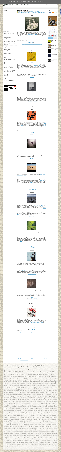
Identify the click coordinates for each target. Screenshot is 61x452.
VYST (39, 13)
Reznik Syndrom (11, 422)
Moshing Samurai (5, 413)
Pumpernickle (35, 420)
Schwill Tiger (36, 424)
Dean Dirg (43, 385)
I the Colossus (30, 401)
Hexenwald (40, 399)
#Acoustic (5, 365)
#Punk (27, 369)
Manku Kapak (22, 410)
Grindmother (44, 397)
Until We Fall (13, 440)
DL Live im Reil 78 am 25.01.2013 (32, 247)
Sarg (50, 423)
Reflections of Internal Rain (6, 421)
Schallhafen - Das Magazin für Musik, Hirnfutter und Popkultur (9, 81)
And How (24, 374)
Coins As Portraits (51, 382)
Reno (28, 421)
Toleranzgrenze (36, 437)
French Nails (26, 394)
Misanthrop (16, 412)
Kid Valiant (23, 405)
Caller (4, 380)
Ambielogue (13, 374)
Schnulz (21, 424)
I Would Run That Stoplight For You (25, 401)
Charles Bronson (50, 381)
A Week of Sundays (22, 372)
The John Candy (33, 432)
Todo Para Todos (29, 437)
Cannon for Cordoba (33, 380)
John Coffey (32, 403)
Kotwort (49, 406)
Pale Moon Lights (28, 417)
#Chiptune (48, 365)
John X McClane (53, 403)
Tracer (39, 438)
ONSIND (48, 415)
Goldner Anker (50, 396)
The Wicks (18, 435)
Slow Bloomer (8, 426)
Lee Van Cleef (55, 407)
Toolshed (10, 438)
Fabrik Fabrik (20, 392)
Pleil (22, 419)
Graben (16, 397)
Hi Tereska (51, 399)
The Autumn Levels (32, 430)
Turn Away (27, 439)
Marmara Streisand (47, 410)
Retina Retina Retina (50, 421)
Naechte (54, 413)
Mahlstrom (8, 410)
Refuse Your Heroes (15, 421)
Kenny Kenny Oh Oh (6, 405)
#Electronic (45, 366)
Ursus (23, 440)
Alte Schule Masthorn (54, 373)
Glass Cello (18, 396)
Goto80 (11, 397)
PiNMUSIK (30, 7)
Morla (48, 412)
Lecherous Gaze (51, 407)
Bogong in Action (55, 378)
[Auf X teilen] (19, 330)
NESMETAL (43, 413)
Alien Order (13, 373)
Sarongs (53, 423)
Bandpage (29, 42)
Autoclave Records (37, 376)
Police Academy (28, 419)
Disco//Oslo (9, 388)
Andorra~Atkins (43, 374)
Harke (18, 398)
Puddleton (32, 420)
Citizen (19, 382)
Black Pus (8, 378)
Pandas (37, 417)
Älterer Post (45, 332)
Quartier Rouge (51, 420)
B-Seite (36, 298)
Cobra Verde (45, 382)
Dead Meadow (39, 385)
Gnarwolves (37, 396)
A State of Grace (12, 372)
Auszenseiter (33, 376)
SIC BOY (16, 423)
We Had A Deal (26, 441)
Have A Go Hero (47, 398)
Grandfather (25, 397)
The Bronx (17, 431)
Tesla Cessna (17, 430)
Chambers (42, 381)
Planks (20, 419)
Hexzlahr (45, 399)
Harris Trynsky (19, 13)
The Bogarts (54, 430)
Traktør (51, 438)
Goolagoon (9, 397)
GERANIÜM (43, 12)
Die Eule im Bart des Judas (11, 387)
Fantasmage (43, 392)
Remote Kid (25, 421)
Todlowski (26, 437)
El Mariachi (44, 390)
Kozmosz (54, 406)
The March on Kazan (6, 433)
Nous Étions (20, 415)
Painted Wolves (18, 417)
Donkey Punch (55, 388)
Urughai (25, 440)
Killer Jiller (36, 405)
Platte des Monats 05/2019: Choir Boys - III (54, 41)
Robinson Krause (49, 422)
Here (31, 106)
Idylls (50, 401)
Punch (38, 420)
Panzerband (40, 417)
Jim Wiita (17, 403)
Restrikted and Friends (42, 421)
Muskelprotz (25, 413)
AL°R (37, 372)
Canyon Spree (40, 380)
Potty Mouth (44, 419)
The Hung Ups (9, 432)
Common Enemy (36, 383)
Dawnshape (25, 385)
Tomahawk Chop (52, 437)
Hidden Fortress (55, 399)
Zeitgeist (39, 444)
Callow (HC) (14, 380)
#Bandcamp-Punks (31, 365)
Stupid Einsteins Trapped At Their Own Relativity (11, 429)
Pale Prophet (32, 417)
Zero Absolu (55, 444)
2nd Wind (20, 371)
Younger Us (5, 444)
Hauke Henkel (36, 398)
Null (33, 415)
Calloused (11, 380)
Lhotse (44, 408)
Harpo (20, 398)
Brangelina (35, 379)
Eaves (38, 389)
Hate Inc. (33, 398)
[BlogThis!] (18, 330)
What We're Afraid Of (42, 442)
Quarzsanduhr (55, 420)
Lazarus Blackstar (40, 407)
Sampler (9, 7)
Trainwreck (46, 438)
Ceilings (28, 381)
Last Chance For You (23, 407)
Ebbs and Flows (41, 389)
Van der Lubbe (42, 440)
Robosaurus (53, 422)
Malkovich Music (16, 410)
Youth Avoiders (14, 444)
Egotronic (17, 390)
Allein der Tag (28, 373)
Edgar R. (8, 390)
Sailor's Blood (40, 423)
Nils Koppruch (22, 414)
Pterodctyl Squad (28, 420)
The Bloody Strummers (50, 430)
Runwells (7, 423)
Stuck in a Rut (55, 428)
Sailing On (37, 423)
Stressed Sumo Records (45, 428)
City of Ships (26, 382)
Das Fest (8, 385)
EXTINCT (19, 389)
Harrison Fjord (27, 398)
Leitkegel (18, 408)
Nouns (18, 415)
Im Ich (52, 401)
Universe (5, 440)
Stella (25, 428)
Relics (23, 421)
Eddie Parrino (5, 390)
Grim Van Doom (40, 397)
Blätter (47, 378)
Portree (31, 419)
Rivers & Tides (38, 422)
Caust (24, 381)
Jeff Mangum (5, 403)
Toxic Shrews (36, 438)
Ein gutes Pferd (24, 390)
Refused (18, 421)
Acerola (56, 372)
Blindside (30, 378)
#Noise (33, 368)
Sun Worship (37, 429)
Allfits (39, 373)
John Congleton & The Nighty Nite (38, 403)
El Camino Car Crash (40, 390)
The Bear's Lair (36, 430)
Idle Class (48, 401)
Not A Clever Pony (5, 415)
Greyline (37, 397)
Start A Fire (19, 428)
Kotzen (51, 406)
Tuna (17, 439)
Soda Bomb (49, 426)
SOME (18, 423)
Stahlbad (7, 428)
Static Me (23, 428)
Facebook (32, 42)
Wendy (19, 442)
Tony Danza (7, 438)
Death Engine (52, 385)
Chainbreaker (39, 381)
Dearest (49, 385)
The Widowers (21, 435)
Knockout (17, 406)
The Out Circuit (41, 433)
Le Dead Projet (28, 13)
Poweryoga (50, 419)
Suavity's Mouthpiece (19, 429)
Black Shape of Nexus (12, 378)
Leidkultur (15, 408)
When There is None (50, 442)
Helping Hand (15, 399)
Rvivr (9, 423)
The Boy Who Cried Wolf (8, 431)
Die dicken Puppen (29, 387)
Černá (8, 446)
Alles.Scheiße (36, 373)
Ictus (42, 401)
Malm (19, 410)
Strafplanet (40, 428)
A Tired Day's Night (17, 372)
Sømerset (56, 429)
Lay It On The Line (36, 407)
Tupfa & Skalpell (21, 439)
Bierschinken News (7, 36)
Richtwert (21, 422)
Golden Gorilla (46, 396)
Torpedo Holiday (17, 438)
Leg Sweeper (5, 408)
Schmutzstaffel (18, 424)
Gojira (43, 396)
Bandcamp (33, 230)
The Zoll (28, 435)
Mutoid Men (28, 413)
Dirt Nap (7, 388)
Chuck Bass (10, 382)
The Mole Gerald (21, 433)
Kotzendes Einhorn (7, 49)
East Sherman (32, 389)
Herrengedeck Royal (36, 399)
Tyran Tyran (38, 439)
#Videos (21, 370)
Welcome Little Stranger (8, 442)
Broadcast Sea (49, 379)
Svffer (46, 429)
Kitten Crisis (8, 406)
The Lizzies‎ (51, 432)
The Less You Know (43, 432)
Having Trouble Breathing (52, 398)
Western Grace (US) (27, 442)
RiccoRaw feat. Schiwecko (16, 422)
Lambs (16, 407)
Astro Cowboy (11, 376)
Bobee (49, 378)
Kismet (55, 405)
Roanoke (46, 422)
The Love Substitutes (55, 432)
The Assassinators (28, 430)
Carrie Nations (7, 381)
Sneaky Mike (36, 426)
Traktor (48, 438)
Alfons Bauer (9, 373)
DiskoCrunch (30, 388)
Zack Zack (26, 444)
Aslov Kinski (38, 12)
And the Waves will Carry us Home (34, 374)
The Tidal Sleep (6, 435)
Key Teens (17, 405)
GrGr (13, 397)
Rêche (12, 423)
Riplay (31, 422)
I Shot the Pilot (12, 401)
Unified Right (56, 439)
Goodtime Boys (5, 397)
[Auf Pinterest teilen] (21, 330)
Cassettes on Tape (12, 381)
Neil (31, 13)
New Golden (8, 414)
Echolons (45, 389)
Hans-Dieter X (13, 398)
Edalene (52, 389)
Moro (50, 412)
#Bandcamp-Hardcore (21, 12)
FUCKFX (18, 392)
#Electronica (50, 366)
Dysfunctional (5, 389)
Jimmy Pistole (23, 403)
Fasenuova (53, 392)
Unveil (15, 440)
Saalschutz (24, 423)
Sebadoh (49, 424)
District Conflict (42, 388)
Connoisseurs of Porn (47, 383)
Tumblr (29, 91)
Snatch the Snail (32, 426)
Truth (15, 439)
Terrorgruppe (14, 430)
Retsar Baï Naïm (55, 421)
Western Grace (22, 442)
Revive (8, 422)
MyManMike (34, 413)
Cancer (26, 380)
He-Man (56, 398)
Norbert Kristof (55, 414)
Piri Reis (7, 419)
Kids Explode (30, 405)
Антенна (11, 446)
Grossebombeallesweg (55, 397)
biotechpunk (6, 46)
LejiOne (20, 408)
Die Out (18, 387)
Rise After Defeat (34, 422)
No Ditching (32, 414)
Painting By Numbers (23, 417)
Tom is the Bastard (47, 437)
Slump (15, 426)
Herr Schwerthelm (31, 399)
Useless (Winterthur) (29, 440)
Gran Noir (18, 397)
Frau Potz (23, 394)
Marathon (39, 410)
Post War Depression (35, 419)
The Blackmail (45, 430)
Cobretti (48, 382)
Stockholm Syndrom (29, 428)
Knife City (11, 406)
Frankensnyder (14, 394)
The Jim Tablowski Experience (27, 432)
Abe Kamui (49, 372)
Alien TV (16, 373)
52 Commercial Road (31, 371)
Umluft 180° (52, 439)
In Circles (55, 401)
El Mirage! (48, 390)
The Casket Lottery (21, 431)
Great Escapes (29, 397)
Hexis (43, 399)
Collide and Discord (17, 383)
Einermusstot (28, 390)
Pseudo (25, 420)
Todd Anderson (13, 437)
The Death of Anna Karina (49, 431)
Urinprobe (21, 440)
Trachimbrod (42, 438)
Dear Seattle (46, 385)
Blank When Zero (23, 378)
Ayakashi (45, 376)
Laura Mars (29, 407)
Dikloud (52, 387)
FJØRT (15, 392)
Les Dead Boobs (31, 408)
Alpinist (27, 294)
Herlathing (28, 399)
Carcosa (56, 380)
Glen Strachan (24, 396)
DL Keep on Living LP (32, 187)
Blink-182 (32, 378)
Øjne (4, 446)
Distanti (35, 388)
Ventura (50, 440)
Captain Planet (52, 380)
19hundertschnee (6, 371)
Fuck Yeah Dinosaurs (54, 394)
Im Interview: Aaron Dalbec (7, 53)
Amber (10, 374)
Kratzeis (56, 406)
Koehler (28, 406)
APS (39, 372)
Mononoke (46, 412)
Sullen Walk (28, 429)
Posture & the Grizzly (40, 419)
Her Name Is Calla (24, 399)
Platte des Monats (25, 7)
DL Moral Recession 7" (32, 327)
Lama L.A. (13, 407)
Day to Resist (28, 385)
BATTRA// (55, 376)
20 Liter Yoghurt (14, 371)
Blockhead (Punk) (36, 378)
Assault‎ (5, 376)
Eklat (33, 390)
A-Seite (34, 298)
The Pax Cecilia (51, 433)
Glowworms (32, 396)
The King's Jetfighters (37, 432)
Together (33, 437)
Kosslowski (46, 406)
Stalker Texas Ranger (11, 428)
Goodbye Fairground (54, 396)
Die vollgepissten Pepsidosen (39, 387)
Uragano (18, 440)
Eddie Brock (55, 389)
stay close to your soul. (7, 52)
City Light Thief (22, 382)
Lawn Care (32, 407)
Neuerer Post (19, 332)
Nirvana (29, 414)
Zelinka (44, 444)
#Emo (54, 366)
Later (26, 407)
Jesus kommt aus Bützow (12, 403)
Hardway (16, 398)
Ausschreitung (29, 376)
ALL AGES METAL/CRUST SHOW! (8, 71)
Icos (41, 401)
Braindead (32, 379)
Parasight (33, 13)
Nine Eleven (26, 414)
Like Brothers (55, 408)
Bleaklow (27, 378)
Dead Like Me (35, 385)
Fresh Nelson (29, 394)
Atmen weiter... (14, 376)
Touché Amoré (30, 438)
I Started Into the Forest (17, 401)
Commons (40, 383)
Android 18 (51, 374)
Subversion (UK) (24, 429)
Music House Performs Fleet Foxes (19, 413)
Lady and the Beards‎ (6, 407)
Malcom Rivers (12, 410)
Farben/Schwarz (47, 392)
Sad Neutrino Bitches (28, 423)
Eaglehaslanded (23, 389)
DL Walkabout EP (32, 246)
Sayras (10, 424)
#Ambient (15, 365)
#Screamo (35, 12)
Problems (13, 420)
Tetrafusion (21, 430)
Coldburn (13, 383)
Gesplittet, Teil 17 (53, 49)
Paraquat (56, 417)
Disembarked (27, 388)
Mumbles (14, 413)
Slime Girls (5, 426)
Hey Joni (48, 399)
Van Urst (39, 440)
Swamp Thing (49, 429)
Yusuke (20, 444)
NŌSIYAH (37, 415)
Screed (46, 424)
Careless (4, 381)
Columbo (41, 12)
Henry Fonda (19, 399)
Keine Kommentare (37, 11)
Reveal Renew (5, 422)
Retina (46, 421)
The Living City (47, 432)
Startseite (5, 7)
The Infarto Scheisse (14, 432)
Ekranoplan (36, 390)
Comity (33, 383)
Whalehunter (31, 442)
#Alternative (10, 365)
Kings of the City (52, 405)
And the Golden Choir (28, 374)
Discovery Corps (23, 388)
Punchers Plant (41, 420)
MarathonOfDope (42, 410)
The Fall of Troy (54, 431)
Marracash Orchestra (52, 410)
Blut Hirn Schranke (43, 378)
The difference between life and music (9, 77)
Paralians (53, 417)
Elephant (53, 390)
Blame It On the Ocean (18, 378)
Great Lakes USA (33, 397)
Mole (41, 412)
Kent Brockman (11, 405)
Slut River (18, 426)
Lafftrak (10, 407)
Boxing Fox (26, 379)
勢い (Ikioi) (14, 446)
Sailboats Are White (33, 423)
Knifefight (14, 406)
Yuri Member (18, 444)
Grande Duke (22, 397)
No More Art (41, 414)
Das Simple (11, 385)
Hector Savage (6, 399)
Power (47, 419)
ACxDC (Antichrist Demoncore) (32, 372)
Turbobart (24, 439)
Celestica (33, 381)
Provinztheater (19, 420)
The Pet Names (55, 433)
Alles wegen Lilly (32, 373)
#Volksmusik (33, 370)
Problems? (16, 420)
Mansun (34, 410)
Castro (18, 381)
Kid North (20, 405)
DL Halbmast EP (32, 132)
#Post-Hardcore (32, 12)
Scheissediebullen (14, 424)
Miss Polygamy (19, 412)
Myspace (35, 42)
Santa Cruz (48, 423)
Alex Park (7, 373)
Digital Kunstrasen (48, 387)
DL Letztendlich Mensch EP (32, 216)
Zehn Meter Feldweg (33, 444)
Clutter (42, 382)
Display (33, 388)
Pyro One (48, 420)
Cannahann (29, 380)
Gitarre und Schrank (6, 396)
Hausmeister (40, 398)
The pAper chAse (37, 435)
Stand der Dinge (16, 428)
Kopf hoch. (43, 406)
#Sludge (8, 370)
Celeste (31, 381)
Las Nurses (19, 407)
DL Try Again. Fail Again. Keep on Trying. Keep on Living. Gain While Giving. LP (32, 44)
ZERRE (23, 444)
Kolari (30, 406)
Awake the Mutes (42, 376)
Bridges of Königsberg (39, 379)
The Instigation (18, 432)
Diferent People (44, 387)
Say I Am (8, 424)
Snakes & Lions (26, 426)
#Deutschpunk (7, 366)
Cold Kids (55, 382)
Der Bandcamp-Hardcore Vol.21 (23, 10)
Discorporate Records (13, 388)
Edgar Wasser (11, 390)
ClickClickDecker (37, 382)
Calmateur (21, 380)
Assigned (8, 376)
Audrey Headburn (21, 376)
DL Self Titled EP (32, 77)
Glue (34, 396)
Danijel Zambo (51, 384)
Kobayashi (20, 406)
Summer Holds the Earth (32, 429)
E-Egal (16, 389)
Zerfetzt (52, 444)
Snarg (29, 426)
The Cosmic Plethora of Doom (42, 431)
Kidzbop (33, 405)
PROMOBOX (34, 7)
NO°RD (51, 413)
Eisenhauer (31, 390)
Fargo (50, 392)
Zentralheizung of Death (48, 444)
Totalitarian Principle (26, 438)
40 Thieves (23, 371)
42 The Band (26, 371)
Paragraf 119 (49, 417)
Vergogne (53, 440)
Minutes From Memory (11, 412)
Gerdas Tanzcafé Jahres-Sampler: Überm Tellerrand (53, 46)
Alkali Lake (21, 373)
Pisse (9, 419)
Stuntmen (5, 429)
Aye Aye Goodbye (49, 376)
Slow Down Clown (12, 426)
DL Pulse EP (31, 158)
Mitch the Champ (31, 412)
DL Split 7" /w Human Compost (30, 299)
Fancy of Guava (39, 392)
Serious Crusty (31, 11)
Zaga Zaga (29, 444)
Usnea (32, 440)
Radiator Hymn (6, 62)
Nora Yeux (52, 414)
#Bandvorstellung (38, 365)
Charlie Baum (53, 381)
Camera (23, 380)
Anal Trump (16, 374)
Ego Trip (15, 390)
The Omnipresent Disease (36, 433)
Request (38, 421)
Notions (15, 415)
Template (5, 430)
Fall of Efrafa (35, 392)
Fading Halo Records (25, 392)
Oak (50, 415)
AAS (27, 372)
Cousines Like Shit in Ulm (7, 37)
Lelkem (23, 408)
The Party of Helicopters (46, 433)
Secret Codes (52, 424)
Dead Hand (32, 385)
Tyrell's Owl (42, 439)
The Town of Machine (14, 435)
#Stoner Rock (16, 370)
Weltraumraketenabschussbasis (15, 442)
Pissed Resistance (12, 419)
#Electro (34, 366)
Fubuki (47, 394)
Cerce (36, 381)
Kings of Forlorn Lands (47, 405)
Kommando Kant (33, 406)
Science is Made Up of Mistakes (41, 424)
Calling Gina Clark (7, 380)
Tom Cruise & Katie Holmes (42, 437)
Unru (10, 440)
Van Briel (37, 440)
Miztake (39, 412)
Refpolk (11, 421)
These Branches (55, 435)
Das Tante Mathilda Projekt (16, 385)
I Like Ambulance (44, 400)
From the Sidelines (42, 394)
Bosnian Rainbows (18, 379)
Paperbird (47, 417)
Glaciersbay (15, 396)
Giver (12, 396)
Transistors (54, 438)
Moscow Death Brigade (54, 412)
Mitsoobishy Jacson (35, 412)
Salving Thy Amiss (44, 423)
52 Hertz (35, 371)
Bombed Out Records (6, 379)
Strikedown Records (51, 428)
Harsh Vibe (30, 398)
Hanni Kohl (9, 398)
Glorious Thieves (28, 396)
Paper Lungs (43, 417)
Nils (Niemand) (19, 414)
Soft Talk (52, 426)
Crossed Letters (6, 32)
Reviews (13, 7)
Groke (46, 397)
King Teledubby (42, 405)
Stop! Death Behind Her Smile (35, 428)
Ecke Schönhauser (49, 389)
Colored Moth (21, 383)
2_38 (18, 371)
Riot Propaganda (28, 422)
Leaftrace (48, 407)
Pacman (8, 417)
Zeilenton (37, 444)
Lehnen (9, 408)
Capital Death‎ (44, 380)
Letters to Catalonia (41, 408)
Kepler (14, 405)
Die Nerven (16, 387)
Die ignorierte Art (33, 387)
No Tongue (44, 414)
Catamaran (21, 381)
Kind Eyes (39, 405)
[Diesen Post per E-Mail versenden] (17, 330)
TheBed (41, 435)
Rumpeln (5, 423)
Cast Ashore (16, 381)
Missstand (27, 412)
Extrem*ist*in (7, 392)
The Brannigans (14, 431)
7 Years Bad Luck (42, 371)
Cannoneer (37, 380)
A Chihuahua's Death (55, 371)
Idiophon (45, 401)
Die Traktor (25, 387)
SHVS (14, 423)
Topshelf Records (13, 438)
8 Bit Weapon (46, 371)
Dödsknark (14, 389)
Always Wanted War (6, 374)
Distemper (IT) (38, 388)
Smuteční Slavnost (22, 426)
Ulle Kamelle (46, 439)
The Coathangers (36, 431)
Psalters (22, 420)
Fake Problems (31, 392)
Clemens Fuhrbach (32, 382)
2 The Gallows (10, 371)
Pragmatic (53, 419)
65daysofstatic (37, 371)
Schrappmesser (25, 424)
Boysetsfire (29, 379)
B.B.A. (52, 376)
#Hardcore (28, 12)
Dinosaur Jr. (55, 387)
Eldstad (50, 390)
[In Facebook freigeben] (20, 330)
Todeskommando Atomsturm (21, 437)
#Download (25, 12)
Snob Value (40, 426)
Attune (18, 376)
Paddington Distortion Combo (13, 417)
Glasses (21, 396)
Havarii (44, 398)
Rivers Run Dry (42, 422)
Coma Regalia (27, 383)
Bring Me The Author (45, 379)
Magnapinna (5, 410)
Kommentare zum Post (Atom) (24, 360)
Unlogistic (8, 440)
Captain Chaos (48, 380)
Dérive (11, 389)
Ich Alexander (38, 401)
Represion (31, 421)
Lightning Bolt (51, 408)
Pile (4, 63)
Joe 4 (26, 403)
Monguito (43, 412)
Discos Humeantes (19, 388)
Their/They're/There (45, 435)
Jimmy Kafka (20, 403)
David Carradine (21, 385)
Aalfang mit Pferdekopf (44, 372)
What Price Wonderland (36, 442)
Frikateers (36, 394)
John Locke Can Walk (23, 13)
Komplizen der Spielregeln (38, 406)
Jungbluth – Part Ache (7, 74)
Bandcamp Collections (18, 7)
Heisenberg (9, 399)
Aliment (18, 373)
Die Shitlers (21, 387)
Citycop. (29, 382)
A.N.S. (26, 372)
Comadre (30, 383)
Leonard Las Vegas (26, 408)
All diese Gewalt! (25, 373)
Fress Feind (33, 394)
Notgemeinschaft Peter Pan (11, 415)
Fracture (4, 394)
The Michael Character (12, 433)
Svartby (44, 429)
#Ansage (19, 365)
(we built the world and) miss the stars (9, 59)
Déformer (9, 389)
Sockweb (46, 426)
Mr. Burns (9, 413)
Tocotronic (10, 437)
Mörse (40, 413)
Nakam (56, 413)
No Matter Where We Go (36, 414)
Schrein (28, 424)
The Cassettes (25, 431)
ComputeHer (43, 383)
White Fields (54, 442)
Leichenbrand (11, 408)
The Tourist (10, 435)
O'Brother (43, 415)
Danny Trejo (5, 385)
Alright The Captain (48, 373)
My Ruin (31, 413)
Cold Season (5, 383)
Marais (36, 410)
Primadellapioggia (9, 420)
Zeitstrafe (42, 444)
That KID (24, 430)
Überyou (6, 446)
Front (45, 394)
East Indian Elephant (28, 389)
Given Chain (10, 396)
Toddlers (16, 437)
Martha (56, 410)
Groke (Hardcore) (50, 397)
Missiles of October (23, 412)
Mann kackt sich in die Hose (28, 410)
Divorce (49, 388)
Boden (51, 378)
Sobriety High (43, 426)
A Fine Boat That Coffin (7, 372)
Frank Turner (11, 394)
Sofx (54, 426)
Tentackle (11, 430)
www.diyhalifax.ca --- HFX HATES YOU (9, 70)
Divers (47, 388)
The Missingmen (16, 433)
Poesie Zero (24, 419)
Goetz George (40, 396)
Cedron (26, 381)
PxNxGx (45, 420)
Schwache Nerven (32, 424)
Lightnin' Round (47, 408)
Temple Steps (7, 430)
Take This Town (36, 13)
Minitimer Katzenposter (6, 412)
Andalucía (40, 374)
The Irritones (22, 432)
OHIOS (45, 415)
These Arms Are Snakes (49, 435)
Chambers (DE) (45, 381)
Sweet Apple (52, 429)
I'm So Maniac (34, 401)
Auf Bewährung (25, 376)
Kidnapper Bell (26, 405)
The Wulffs (25, 435)
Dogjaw (52, 388)
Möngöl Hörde (37, 413)
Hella (12, 399)
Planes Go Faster (17, 419)
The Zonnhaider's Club (32, 435)
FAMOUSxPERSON (11, 392)
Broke (52, 379)
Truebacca (7, 439)
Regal (21, 421)
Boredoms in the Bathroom (12, 379)
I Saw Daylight (8, 401)
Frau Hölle (20, 394)
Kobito (22, 406)
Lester (37, 408)
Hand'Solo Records (6, 398)
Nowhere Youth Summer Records (28, 415)
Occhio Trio (56, 415)
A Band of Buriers (50, 371)
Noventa (23, 415)
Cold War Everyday (9, 383)
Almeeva (42, 373)
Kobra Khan (25, 406)
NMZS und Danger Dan (47, 413)
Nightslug (13, 414)
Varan (45, 440)
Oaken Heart (52, 415)
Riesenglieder (24, 422)
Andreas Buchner (48, 374)
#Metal (19, 368)
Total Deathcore (21, 438)
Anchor (19, 374)
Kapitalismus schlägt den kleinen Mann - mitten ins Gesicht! (54, 60)
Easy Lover (36, 389)
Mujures (12, 413)
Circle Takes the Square (15, 382)
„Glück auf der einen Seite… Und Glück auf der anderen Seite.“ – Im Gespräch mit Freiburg (9, 67)
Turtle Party (30, 439)
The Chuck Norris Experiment (31, 431)
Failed (28, 392)
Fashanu (56, 392)
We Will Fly (39, 441)
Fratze (17, 394)
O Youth (40, 415)
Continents (56, 383)
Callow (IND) (18, 380)
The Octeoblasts (31, 433)
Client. (40, 382)
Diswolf (45, 388)
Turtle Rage (33, 439)
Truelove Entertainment (11, 439)
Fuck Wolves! (50, 394)
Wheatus (46, 442)
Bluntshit (40, 378)
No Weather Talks (48, 414)
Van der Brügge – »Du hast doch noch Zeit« (9, 50)
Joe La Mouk (29, 403)
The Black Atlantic (41, 430)
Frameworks (7, 394)
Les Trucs (35, 408)
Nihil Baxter (16, 414)
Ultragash (50, 439)
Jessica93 (8, 403)
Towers (33, 438)
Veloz (47, 440)
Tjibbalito (7, 437)
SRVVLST (21, 423)
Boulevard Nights (22, 379)
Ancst (21, 374)
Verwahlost (55, 440)
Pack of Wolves (5, 417)
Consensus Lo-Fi (52, 383)
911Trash (27, 124)
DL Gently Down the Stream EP (32, 274)
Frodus (38, 394)
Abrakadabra (52, 372)
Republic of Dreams (35, 421)
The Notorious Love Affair (26, 433)
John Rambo (49, 403)
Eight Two (21, 390)
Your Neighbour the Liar (9, 444)
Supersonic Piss (40, 429)
